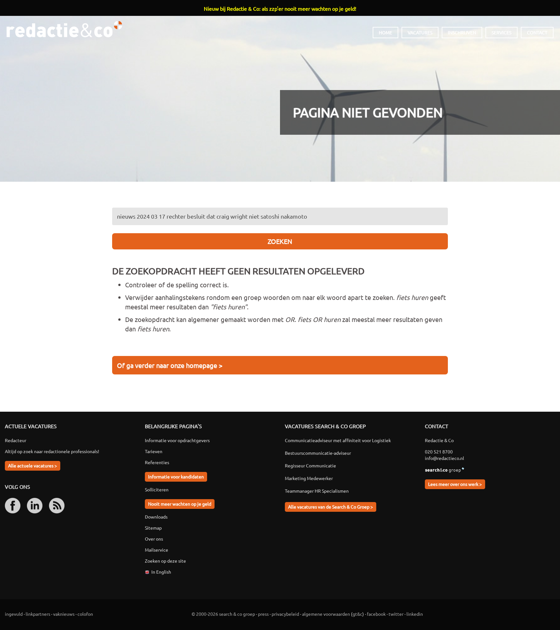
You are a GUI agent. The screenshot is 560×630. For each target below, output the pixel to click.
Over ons (154, 539)
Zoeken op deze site (165, 561)
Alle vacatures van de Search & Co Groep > (330, 507)
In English (161, 572)
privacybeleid (285, 614)
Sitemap (153, 528)
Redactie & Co (64, 29)
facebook (376, 614)
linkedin (414, 614)
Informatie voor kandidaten (176, 476)
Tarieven (153, 451)
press (263, 614)
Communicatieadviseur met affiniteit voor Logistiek (338, 440)
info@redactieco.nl (444, 458)
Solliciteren (157, 489)
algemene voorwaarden (326, 614)
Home (385, 32)
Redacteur (15, 440)
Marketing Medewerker (309, 478)
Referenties (157, 462)
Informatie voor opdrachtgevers (177, 440)
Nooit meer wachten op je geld (179, 504)
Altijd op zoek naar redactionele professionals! (52, 451)
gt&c (357, 614)
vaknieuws (64, 614)
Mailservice (156, 550)
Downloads (156, 517)
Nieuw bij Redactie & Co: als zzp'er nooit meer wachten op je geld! (280, 8)
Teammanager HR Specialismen (317, 491)
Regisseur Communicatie (310, 465)
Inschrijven (462, 32)
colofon (85, 614)
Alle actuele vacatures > (32, 465)
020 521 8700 (439, 451)
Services (501, 32)
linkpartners (38, 614)
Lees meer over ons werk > (455, 484)
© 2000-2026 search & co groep (223, 614)
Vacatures (420, 32)
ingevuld (14, 614)
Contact (537, 32)
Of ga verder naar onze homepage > (169, 365)
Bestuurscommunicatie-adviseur (318, 453)
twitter (396, 614)
